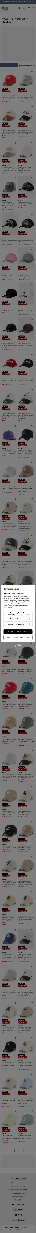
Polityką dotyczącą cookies (21, 598)
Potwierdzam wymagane (18, 637)
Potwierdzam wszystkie (18, 632)
